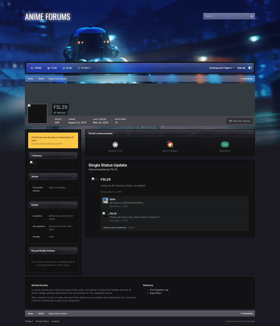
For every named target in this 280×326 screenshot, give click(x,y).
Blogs (69, 67)
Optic (113, 199)
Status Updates (237, 16)
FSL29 (106, 179)
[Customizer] (250, 68)
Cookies (55, 321)
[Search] (252, 16)
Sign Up (241, 68)
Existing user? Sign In (221, 68)
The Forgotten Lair (159, 290)
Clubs (53, 67)
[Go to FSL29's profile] (95, 181)
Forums (37, 67)
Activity (85, 67)
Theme (28, 321)
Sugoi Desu (155, 293)
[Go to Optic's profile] (105, 200)
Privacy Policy (42, 321)
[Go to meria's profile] (33, 164)
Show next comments (119, 227)
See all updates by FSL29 (103, 169)
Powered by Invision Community (240, 321)
